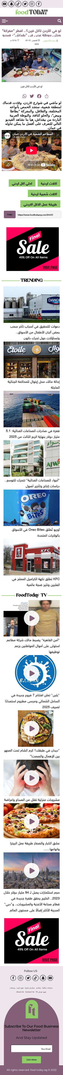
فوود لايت (20, 987)
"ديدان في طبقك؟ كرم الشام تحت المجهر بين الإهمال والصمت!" (32, 752)
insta (32, 4)
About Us (20, 991)
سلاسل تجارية (30, 987)
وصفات (12, 987)
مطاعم (38, 987)
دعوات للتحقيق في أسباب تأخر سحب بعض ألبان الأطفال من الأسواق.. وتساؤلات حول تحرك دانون (35, 331)
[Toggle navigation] (5, 21)
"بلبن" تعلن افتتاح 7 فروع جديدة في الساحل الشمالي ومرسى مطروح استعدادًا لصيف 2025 (32, 700)
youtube (4, 4)
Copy (9, 214)
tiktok (18, 4)
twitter (25, 4)
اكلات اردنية (49, 183)
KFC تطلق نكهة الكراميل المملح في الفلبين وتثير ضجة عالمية (36, 581)
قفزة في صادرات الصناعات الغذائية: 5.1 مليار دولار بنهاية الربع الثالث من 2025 (33, 433)
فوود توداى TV (41, 991)
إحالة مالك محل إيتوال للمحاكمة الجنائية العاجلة (34, 384)
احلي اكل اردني (22, 183)
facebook (38, 4)
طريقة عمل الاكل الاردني (40, 204)
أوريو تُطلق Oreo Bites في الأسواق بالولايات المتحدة (36, 532)
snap (11, 4)
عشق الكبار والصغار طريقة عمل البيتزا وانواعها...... (35, 845)
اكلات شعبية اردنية (44, 193)
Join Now (31, 1059)
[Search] (59, 21)
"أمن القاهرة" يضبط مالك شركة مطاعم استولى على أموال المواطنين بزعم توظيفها (33, 645)
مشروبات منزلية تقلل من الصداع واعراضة (32, 799)
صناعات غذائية (47, 987)
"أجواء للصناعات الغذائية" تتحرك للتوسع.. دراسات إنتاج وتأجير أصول (32, 482)
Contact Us (29, 991)
